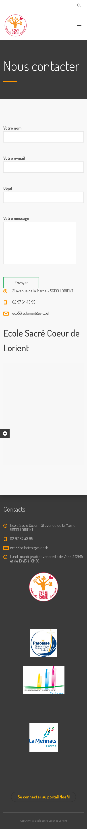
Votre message (16, 218)
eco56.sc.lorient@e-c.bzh (31, 313)
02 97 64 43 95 (23, 302)
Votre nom (12, 128)
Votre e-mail (14, 158)
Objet (7, 188)
